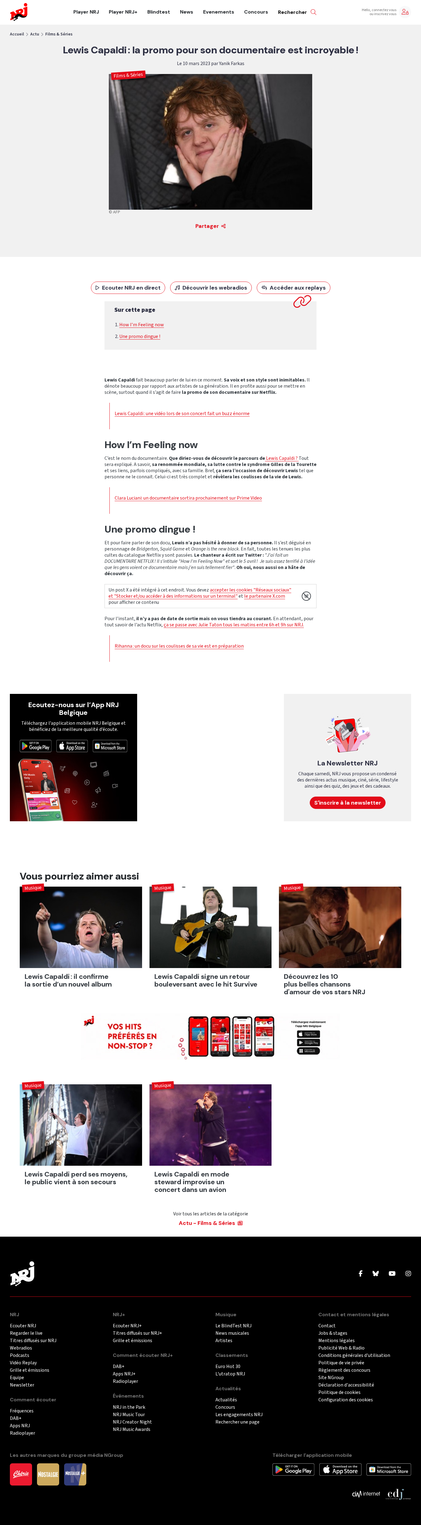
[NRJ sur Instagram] (408, 1274)
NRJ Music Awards (131, 1429)
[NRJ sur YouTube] (392, 1274)
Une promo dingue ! (139, 336)
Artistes (223, 1340)
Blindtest (158, 12)
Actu (34, 34)
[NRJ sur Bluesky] (376, 1274)
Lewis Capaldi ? (282, 458)
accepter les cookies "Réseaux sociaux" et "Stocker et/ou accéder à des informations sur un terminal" (199, 593)
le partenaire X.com (264, 596)
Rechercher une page (237, 1422)
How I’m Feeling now (141, 324)
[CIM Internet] (366, 1493)
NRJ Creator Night (132, 1422)
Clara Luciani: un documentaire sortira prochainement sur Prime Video (188, 498)
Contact (327, 1326)
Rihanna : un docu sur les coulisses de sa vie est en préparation (179, 646)
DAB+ (16, 1418)
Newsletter (22, 1385)
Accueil (17, 34)
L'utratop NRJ (230, 1374)
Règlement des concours (344, 1370)
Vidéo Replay (23, 1363)
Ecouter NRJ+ (127, 1326)
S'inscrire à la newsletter (347, 802)
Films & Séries (58, 34)
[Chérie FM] (21, 1474)
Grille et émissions (29, 1370)
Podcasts (19, 1355)
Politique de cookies (339, 1392)
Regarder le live (26, 1333)
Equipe (17, 1378)
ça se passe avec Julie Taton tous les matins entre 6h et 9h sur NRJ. (234, 624)
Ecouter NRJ (23, 1326)
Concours (256, 12)
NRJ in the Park (129, 1407)
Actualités (226, 1400)
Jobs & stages (332, 1333)
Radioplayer (22, 1433)
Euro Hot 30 (227, 1366)
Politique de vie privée (341, 1363)
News (186, 12)
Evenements (218, 12)
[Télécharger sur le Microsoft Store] (110, 745)
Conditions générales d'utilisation (354, 1355)
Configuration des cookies (345, 1400)
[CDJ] (398, 1493)
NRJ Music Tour (129, 1415)
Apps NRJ (20, 1426)
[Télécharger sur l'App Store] (72, 745)
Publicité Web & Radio (341, 1348)
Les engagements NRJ (239, 1415)
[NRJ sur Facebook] (361, 1274)
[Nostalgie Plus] (75, 1474)
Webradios (21, 1348)
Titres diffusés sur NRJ (33, 1340)
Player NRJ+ (123, 12)
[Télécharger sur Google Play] (35, 745)
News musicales (232, 1333)
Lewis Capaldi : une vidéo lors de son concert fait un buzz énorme (182, 413)
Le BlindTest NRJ (233, 1326)
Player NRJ (86, 12)
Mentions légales (336, 1340)
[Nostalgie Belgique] (48, 1474)
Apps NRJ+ (124, 1374)
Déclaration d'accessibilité (346, 1385)
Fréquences (22, 1411)
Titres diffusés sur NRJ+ (137, 1333)
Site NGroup (331, 1378)
